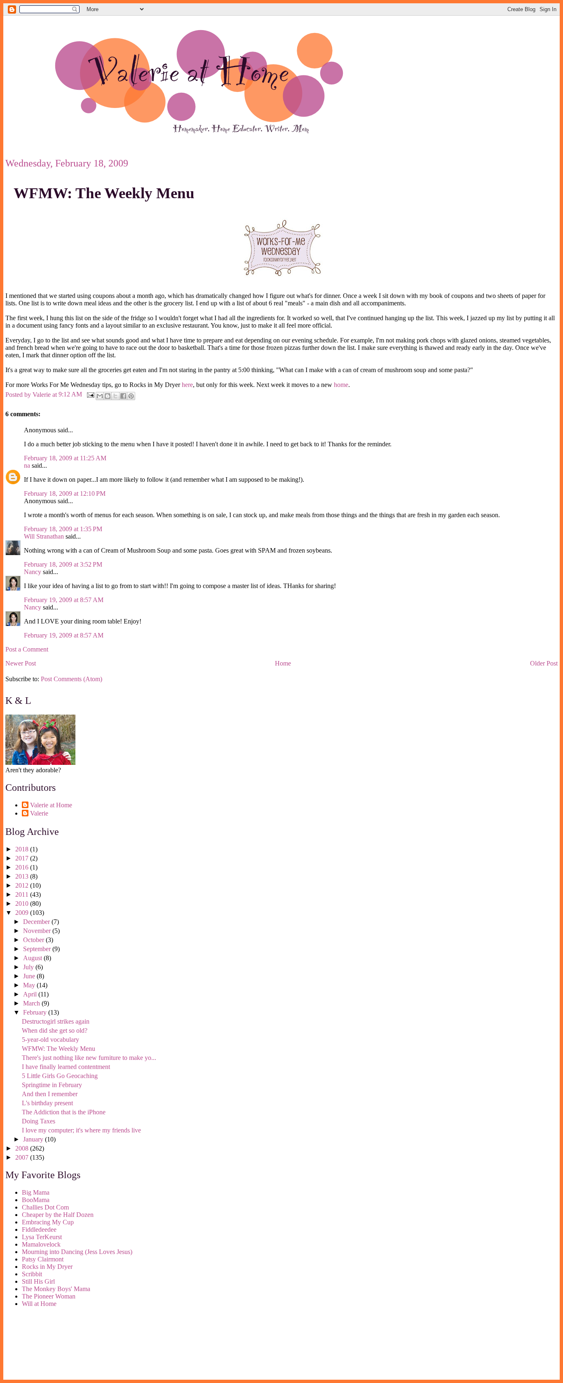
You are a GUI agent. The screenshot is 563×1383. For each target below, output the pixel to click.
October (34, 939)
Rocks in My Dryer (47, 1266)
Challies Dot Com (45, 1207)
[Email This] (100, 396)
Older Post (544, 663)
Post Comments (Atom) (71, 678)
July (29, 966)
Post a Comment (26, 649)
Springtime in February (52, 1084)
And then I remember (49, 1093)
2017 (22, 858)
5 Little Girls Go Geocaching (60, 1075)
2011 (22, 894)
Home (283, 663)
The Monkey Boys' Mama (56, 1288)
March (32, 1003)
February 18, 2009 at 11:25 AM (65, 458)
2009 (22, 912)
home (341, 384)
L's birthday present (47, 1102)
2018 (22, 849)
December (37, 921)
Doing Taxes (38, 1121)
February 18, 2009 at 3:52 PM (63, 564)
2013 (22, 876)
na (27, 465)
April (30, 994)
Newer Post (20, 663)
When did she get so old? (54, 1030)
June (30, 976)
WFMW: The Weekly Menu (104, 193)
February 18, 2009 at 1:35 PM (63, 528)
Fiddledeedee (39, 1229)
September (37, 948)
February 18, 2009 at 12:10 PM (65, 493)
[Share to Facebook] (123, 396)
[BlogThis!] (107, 396)
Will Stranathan (44, 536)
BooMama (35, 1199)
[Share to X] (115, 396)
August (33, 957)
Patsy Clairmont (42, 1259)
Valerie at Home (51, 805)
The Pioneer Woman (48, 1296)
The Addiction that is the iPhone (64, 1112)
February (35, 1012)
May (30, 985)
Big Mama (35, 1192)
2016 (22, 867)
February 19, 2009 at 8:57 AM (63, 599)
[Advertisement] (42, 1345)
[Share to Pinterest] (131, 396)
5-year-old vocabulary (50, 1039)
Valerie (39, 813)
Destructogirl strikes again (55, 1021)
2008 (22, 1148)
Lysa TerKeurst (42, 1236)
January (34, 1139)
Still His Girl (38, 1281)
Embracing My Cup (48, 1222)
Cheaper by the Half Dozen (58, 1214)
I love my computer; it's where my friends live (81, 1130)
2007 (22, 1157)
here (187, 384)
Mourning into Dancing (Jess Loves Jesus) (77, 1251)
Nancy (32, 571)
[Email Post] (90, 394)
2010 (22, 903)
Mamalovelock (41, 1244)
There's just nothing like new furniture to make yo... (89, 1057)
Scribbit (32, 1274)
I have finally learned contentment (66, 1066)
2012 (22, 885)
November (37, 930)
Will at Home (39, 1303)
